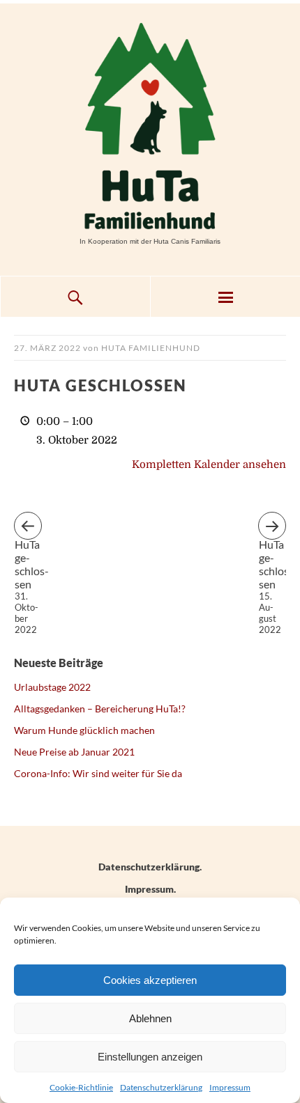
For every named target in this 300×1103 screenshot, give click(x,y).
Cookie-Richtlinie (81, 1087)
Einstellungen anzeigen (150, 1057)
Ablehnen (150, 1018)
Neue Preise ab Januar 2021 (74, 752)
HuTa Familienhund (150, 348)
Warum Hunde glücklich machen (84, 730)
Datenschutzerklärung (161, 1087)
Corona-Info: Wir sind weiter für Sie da (98, 773)
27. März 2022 (47, 348)
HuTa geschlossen (28, 539)
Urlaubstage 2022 (52, 687)
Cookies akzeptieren (150, 980)
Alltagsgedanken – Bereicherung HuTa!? (100, 708)
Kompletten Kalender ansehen (209, 464)
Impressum (229, 1087)
